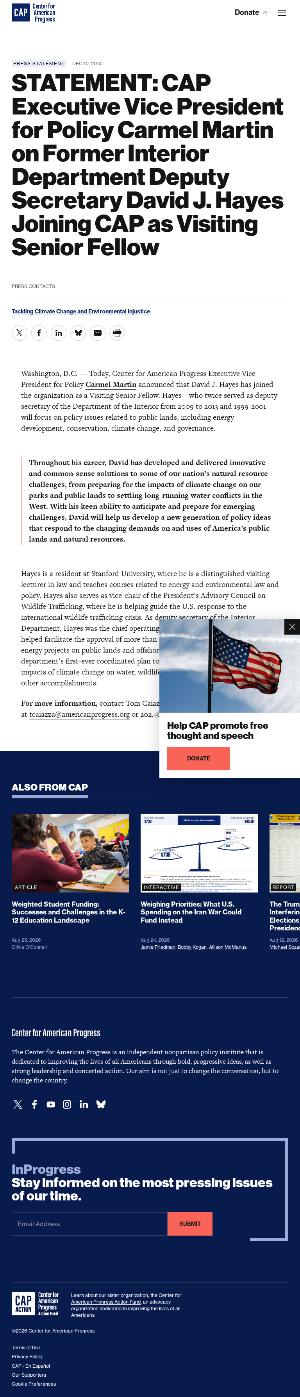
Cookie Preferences (34, 1384)
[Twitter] (18, 1104)
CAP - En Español (31, 1366)
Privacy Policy (27, 1356)
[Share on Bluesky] (78, 333)
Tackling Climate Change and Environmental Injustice (81, 311)
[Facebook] (34, 1104)
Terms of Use (26, 1347)
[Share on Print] (117, 333)
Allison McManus (227, 947)
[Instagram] (67, 1104)
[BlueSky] (101, 1104)
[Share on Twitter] (19, 333)
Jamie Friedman (158, 947)
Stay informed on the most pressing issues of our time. (142, 1183)
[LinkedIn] (83, 1104)
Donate (248, 12)
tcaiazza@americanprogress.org (79, 714)
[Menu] (282, 13)
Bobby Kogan (192, 947)
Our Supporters (29, 1375)
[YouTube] (51, 1104)
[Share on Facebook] (39, 333)
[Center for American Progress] (21, 13)
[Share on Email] (97, 333)
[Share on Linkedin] (58, 333)
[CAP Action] (37, 1304)
